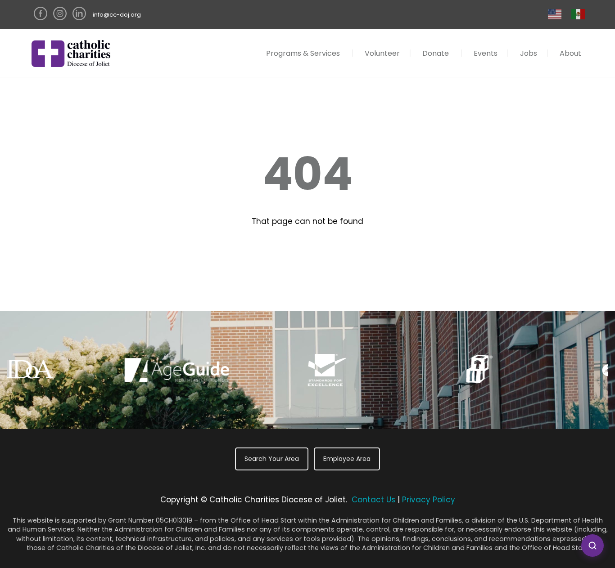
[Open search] (592, 545)
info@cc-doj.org (117, 15)
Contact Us (373, 499)
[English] (555, 13)
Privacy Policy (428, 499)
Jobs (528, 53)
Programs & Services (303, 53)
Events (485, 53)
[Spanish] (578, 13)
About (570, 53)
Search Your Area (271, 458)
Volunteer (382, 53)
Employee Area (347, 458)
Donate (435, 53)
